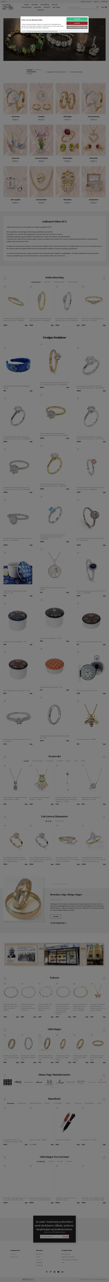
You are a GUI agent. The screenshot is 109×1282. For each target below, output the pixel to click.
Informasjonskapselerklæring (49, 31)
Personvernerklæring (34, 31)
